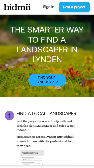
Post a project (74, 7)
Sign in (48, 7)
